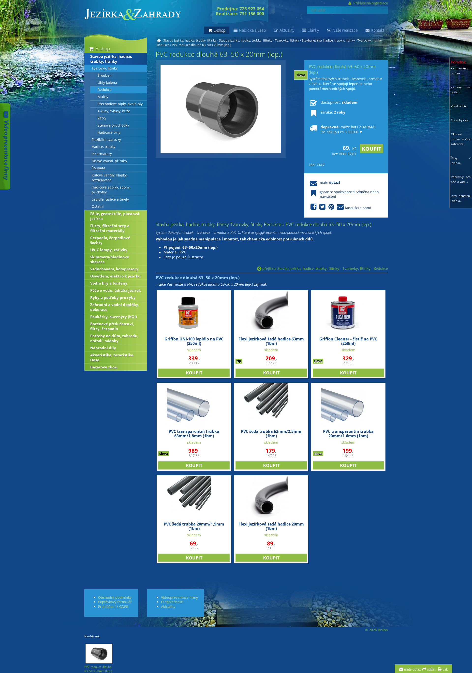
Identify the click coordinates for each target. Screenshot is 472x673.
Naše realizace (344, 30)
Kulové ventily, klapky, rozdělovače (109, 177)
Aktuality (286, 30)
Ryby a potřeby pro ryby (113, 297)
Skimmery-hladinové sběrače (109, 259)
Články (313, 30)
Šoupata (98, 168)
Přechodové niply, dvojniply (120, 104)
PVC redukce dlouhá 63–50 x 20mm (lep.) (201, 45)
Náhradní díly (103, 347)
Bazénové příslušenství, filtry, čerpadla (112, 326)
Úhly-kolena (107, 82)
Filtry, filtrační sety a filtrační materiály (109, 228)
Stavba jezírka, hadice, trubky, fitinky (190, 40)
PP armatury (102, 154)
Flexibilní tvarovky (106, 139)
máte (330, 182)
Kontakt (377, 30)
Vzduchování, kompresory (114, 268)
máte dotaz (412, 669)
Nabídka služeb (252, 30)
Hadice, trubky (103, 147)
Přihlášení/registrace (370, 2)
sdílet (430, 669)
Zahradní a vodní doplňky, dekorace (114, 307)
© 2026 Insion (376, 630)
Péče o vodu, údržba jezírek (115, 290)
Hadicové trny (109, 132)
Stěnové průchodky (113, 125)
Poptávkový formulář (115, 602)
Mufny (103, 97)
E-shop (102, 48)
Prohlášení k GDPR (113, 606)
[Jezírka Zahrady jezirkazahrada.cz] (159, 40)
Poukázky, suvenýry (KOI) (113, 316)
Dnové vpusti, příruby (109, 161)
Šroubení (105, 75)
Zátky (102, 118)
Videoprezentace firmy (179, 597)
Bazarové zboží (104, 367)
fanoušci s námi (358, 207)
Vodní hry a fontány (108, 283)
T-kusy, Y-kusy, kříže (114, 111)
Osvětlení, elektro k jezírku (115, 276)
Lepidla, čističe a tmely (110, 199)
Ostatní (98, 206)
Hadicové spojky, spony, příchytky (111, 189)
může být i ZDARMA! (348, 129)
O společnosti (172, 602)
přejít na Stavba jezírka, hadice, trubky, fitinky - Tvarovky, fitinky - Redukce (324, 268)
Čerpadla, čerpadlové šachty (110, 240)
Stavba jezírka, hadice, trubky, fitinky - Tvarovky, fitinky (259, 40)
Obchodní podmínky (115, 597)
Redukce (105, 90)
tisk (445, 669)
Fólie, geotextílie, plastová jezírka (114, 216)
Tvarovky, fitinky (105, 68)
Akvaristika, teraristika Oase (111, 357)
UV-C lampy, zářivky (108, 249)
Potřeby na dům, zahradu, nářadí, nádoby (114, 338)
